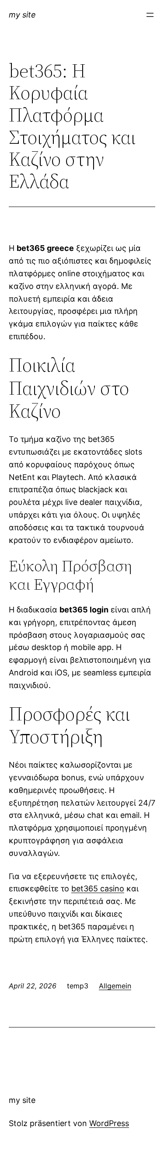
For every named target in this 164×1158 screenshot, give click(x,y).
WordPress (109, 1123)
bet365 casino (97, 888)
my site (22, 14)
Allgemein (115, 985)
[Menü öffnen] (150, 15)
